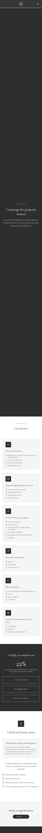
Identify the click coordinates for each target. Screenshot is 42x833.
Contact (19, 816)
